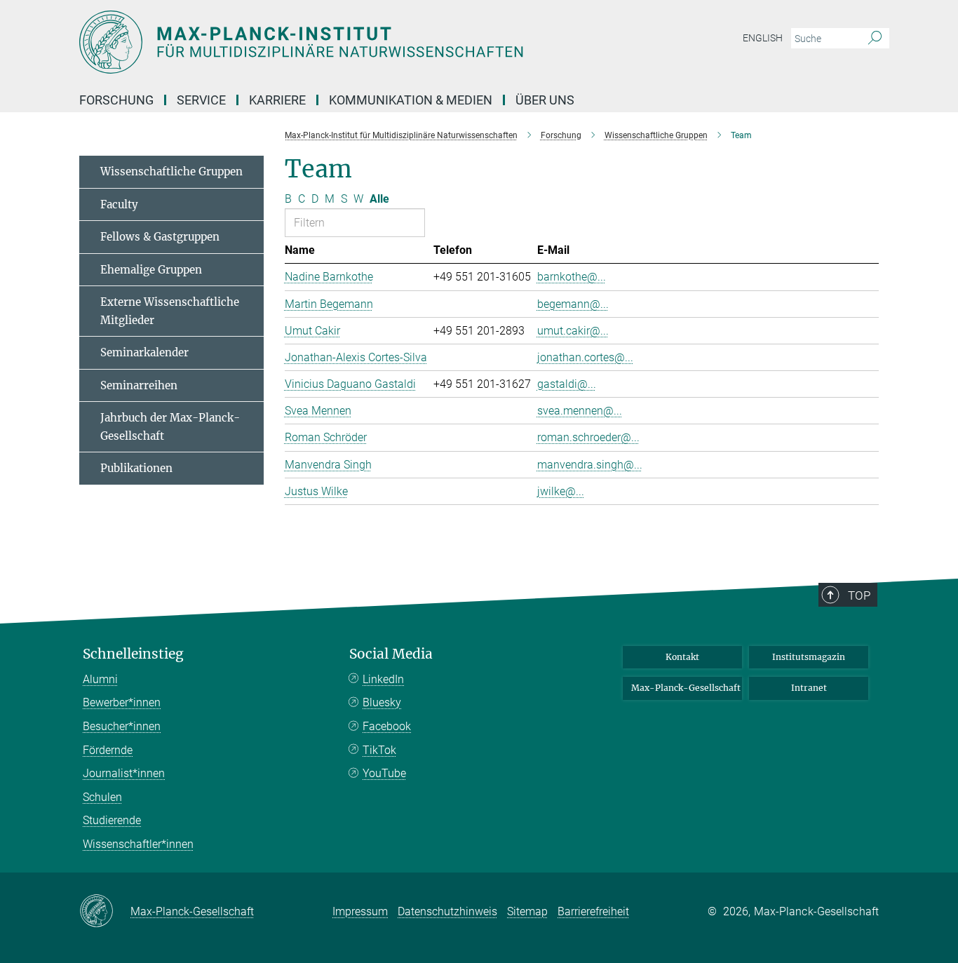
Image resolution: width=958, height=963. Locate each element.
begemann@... (573, 304)
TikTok (379, 750)
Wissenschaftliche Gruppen (171, 171)
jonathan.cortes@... (585, 357)
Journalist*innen (124, 773)
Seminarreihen (138, 385)
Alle (379, 199)
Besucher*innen (122, 726)
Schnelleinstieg (133, 654)
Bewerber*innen (122, 702)
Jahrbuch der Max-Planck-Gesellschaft (170, 427)
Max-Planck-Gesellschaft (686, 687)
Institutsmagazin (808, 657)
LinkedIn (383, 679)
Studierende (112, 820)
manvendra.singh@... (589, 464)
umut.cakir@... (573, 330)
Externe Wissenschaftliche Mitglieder (169, 311)
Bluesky (382, 702)
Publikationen (136, 468)
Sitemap (527, 911)
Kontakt (682, 657)
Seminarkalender (144, 352)
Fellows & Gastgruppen (160, 236)
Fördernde (108, 750)
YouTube (384, 773)
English (763, 37)
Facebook (387, 726)
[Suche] (875, 38)
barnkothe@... (571, 276)
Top (859, 595)
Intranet (809, 687)
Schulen (102, 797)
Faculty (119, 204)
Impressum (360, 911)
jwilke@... (560, 491)
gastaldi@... (566, 384)
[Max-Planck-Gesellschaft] (104, 912)
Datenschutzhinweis (447, 911)
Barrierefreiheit (593, 911)
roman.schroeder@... (588, 437)
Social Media (391, 654)
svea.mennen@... (579, 410)
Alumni (100, 679)
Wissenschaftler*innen (138, 844)
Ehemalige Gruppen (151, 269)
